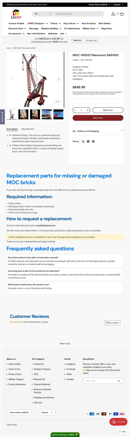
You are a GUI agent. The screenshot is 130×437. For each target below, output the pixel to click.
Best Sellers (105, 23)
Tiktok (69, 374)
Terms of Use (14, 369)
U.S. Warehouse (72, 28)
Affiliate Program (16, 379)
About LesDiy (15, 364)
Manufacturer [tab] (28, 129)
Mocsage (33, 28)
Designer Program (42, 369)
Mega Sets (106, 28)
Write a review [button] (112, 323)
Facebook (70, 369)
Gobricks (52, 33)
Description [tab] (12, 129)
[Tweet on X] (83, 141)
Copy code (92, 40)
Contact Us (39, 364)
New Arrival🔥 (89, 23)
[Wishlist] (117, 14)
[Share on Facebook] (88, 141)
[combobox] (68, 14)
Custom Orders (16, 23)
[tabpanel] (35, 143)
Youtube (70, 379)
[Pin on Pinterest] (93, 141)
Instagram (70, 364)
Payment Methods (42, 384)
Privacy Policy (15, 374)
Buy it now (98, 118)
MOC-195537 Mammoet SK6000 (24, 48)
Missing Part (39, 379)
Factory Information (17, 384)
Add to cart (108, 110)
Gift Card (38, 403)
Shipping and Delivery (44, 397)
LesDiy (75, 60)
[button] (122, 14)
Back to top (65, 344)
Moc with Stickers (36, 33)
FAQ (36, 374)
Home (9, 48)
